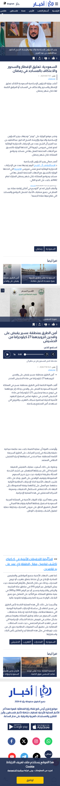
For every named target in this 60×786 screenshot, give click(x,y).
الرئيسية (55, 11)
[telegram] (24, 757)
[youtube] (12, 757)
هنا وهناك (51, 79)
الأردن (31, 11)
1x (14, 354)
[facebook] (11, 741)
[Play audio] (7, 354)
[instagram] (36, 741)
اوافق (30, 780)
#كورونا (18, 169)
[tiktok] (36, 757)
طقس (3, 11)
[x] (24, 741)
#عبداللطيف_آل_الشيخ (44, 165)
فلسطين (14, 11)
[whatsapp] (48, 741)
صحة (23, 11)
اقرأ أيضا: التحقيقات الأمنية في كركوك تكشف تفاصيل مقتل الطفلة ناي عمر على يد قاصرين (31, 564)
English (10, 4)
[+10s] (53, 354)
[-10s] (47, 354)
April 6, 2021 (33, 185)
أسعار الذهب (43, 11)
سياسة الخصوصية (16, 770)
